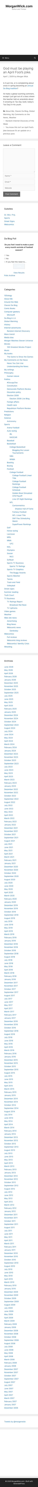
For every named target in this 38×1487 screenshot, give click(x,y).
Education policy (14, 392)
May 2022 (8, 812)
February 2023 (10, 783)
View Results (19, 273)
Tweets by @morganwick (15, 1422)
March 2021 (9, 857)
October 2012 (10, 1182)
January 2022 (10, 825)
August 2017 (9, 995)
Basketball (11, 444)
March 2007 (9, 1398)
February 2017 (10, 1015)
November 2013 (11, 1140)
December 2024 (11, 715)
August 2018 (9, 957)
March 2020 (9, 896)
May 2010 (8, 1276)
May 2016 (8, 1044)
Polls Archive (9, 275)
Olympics (11, 550)
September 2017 (11, 992)
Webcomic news (14, 627)
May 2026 (8, 670)
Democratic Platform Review (19, 389)
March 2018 (9, 973)
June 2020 (8, 886)
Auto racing (12, 431)
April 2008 (8, 1356)
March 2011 (9, 1243)
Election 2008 (13, 395)
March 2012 (9, 1205)
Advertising (12, 621)
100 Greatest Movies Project (19, 347)
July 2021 (8, 844)
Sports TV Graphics (15, 569)
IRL (11, 434)
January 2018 (10, 979)
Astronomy (11, 421)
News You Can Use (15, 363)
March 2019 (9, 934)
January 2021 (10, 863)
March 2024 (9, 744)
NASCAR (13, 437)
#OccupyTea (12, 383)
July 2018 (8, 960)
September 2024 (11, 725)
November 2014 (11, 1102)
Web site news (10, 618)
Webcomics (9, 224)
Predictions (9, 411)
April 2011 (8, 1240)
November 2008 (11, 1334)
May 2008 (8, 1353)
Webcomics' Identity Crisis (18, 644)
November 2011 (11, 1218)
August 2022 (9, 802)
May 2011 (8, 1237)
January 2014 (10, 1134)
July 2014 (8, 1115)
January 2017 (10, 1018)
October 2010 (10, 1260)
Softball (10, 560)
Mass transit (9, 334)
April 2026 (8, 673)
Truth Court (9, 595)
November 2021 (11, 831)
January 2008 (10, 1366)
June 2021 (8, 847)
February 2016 (10, 1053)
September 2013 (11, 1147)
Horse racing (12, 531)
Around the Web (11, 302)
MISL (9, 537)
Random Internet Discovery (18, 331)
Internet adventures (12, 328)
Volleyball (11, 586)
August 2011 (9, 1227)
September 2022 (11, 799)
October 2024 (10, 722)
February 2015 (10, 1092)
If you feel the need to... (16, 262)
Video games (9, 611)
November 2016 (11, 1024)
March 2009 (9, 1321)
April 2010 (8, 1279)
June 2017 (8, 1002)
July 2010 (8, 1269)
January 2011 (9, 1250)
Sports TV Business (15, 563)
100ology (8, 295)
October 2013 (10, 1144)
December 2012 (11, 1176)
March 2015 (9, 1089)
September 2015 (11, 1070)
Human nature (13, 376)
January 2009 (10, 1327)
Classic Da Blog (21, 111)
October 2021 (10, 834)
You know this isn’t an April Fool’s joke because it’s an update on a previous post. (18, 130)
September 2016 (11, 1031)
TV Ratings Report (14, 602)
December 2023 (11, 754)
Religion (7, 415)
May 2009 (8, 1314)
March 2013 (9, 1166)
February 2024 (10, 747)
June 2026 (8, 667)
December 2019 (11, 905)
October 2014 (10, 1105)
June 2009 (8, 1311)
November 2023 (11, 757)
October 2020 (10, 873)
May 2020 (8, 889)
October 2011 (10, 1221)
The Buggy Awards (18, 573)
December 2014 (11, 1099)
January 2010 (10, 1289)
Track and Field (13, 582)
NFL (11, 502)
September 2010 (11, 1263)
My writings (9, 370)
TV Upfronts (12, 608)
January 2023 (10, 786)
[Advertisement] (19, 35)
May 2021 (8, 850)
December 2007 (11, 1369)
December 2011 (10, 1215)
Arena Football (13, 428)
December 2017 (11, 983)
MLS (11, 556)
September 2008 (11, 1340)
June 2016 (8, 1041)
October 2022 (10, 796)
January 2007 (10, 1405)
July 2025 (8, 696)
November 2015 (11, 1063)
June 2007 (8, 1389)
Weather (12, 118)
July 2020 (8, 883)
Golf (8, 528)
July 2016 (8, 1037)
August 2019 (9, 918)
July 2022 (8, 805)
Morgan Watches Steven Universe (18, 341)
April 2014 (8, 1124)
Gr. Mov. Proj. (10, 215)
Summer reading (11, 592)
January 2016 (10, 1057)
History (7, 325)
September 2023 (11, 764)
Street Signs (9, 221)
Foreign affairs (13, 402)
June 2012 (8, 1195)
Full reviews (12, 637)
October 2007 (10, 1376)
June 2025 (8, 699)
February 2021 (10, 860)
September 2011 (11, 1224)
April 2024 (8, 741)
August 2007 (9, 1382)
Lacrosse (11, 534)
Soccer (10, 553)
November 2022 (11, 792)
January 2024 (10, 751)
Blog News (11, 624)
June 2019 (8, 925)
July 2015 (8, 1076)
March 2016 (9, 1050)
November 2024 (11, 718)
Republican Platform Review (19, 408)
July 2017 (8, 999)
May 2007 (8, 1392)
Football (10, 469)
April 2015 (8, 1086)
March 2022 (9, 818)
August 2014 (9, 1111)
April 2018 (8, 970)
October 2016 (10, 1028)
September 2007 (11, 1379)
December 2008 (11, 1331)
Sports (7, 218)
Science (7, 418)
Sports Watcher (13, 576)
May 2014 (8, 1121)
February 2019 (10, 937)
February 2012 (10, 1208)
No (7, 259)
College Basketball (17, 447)
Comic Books (9, 308)
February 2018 (10, 976)
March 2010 (9, 1282)
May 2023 (8, 773)
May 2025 (8, 702)
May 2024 (8, 738)
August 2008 (9, 1343)
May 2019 (8, 928)
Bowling (10, 462)
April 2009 (8, 1318)
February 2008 (10, 1363)
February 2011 (10, 1247)
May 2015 (8, 1082)
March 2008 (9, 1359)
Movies (7, 344)
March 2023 (9, 780)
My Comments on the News (16, 360)
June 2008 (8, 1350)
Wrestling (8, 647)
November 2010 (11, 1256)
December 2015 (11, 1060)
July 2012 (8, 1192)
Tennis (10, 579)
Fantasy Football (19, 512)
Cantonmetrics (18, 505)
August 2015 (9, 1073)
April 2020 (8, 892)
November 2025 (11, 686)
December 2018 (11, 944)
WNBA (12, 459)
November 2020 (11, 870)
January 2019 (10, 941)
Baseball (10, 441)
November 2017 (11, 986)
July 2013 (8, 1153)
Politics (7, 379)
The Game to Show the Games (20, 357)
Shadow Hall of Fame (24, 509)
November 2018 (11, 947)
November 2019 (11, 908)
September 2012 (11, 1185)
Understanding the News (17, 366)
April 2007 (8, 1395)
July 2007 (8, 1385)
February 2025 (10, 709)
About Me (10, 111)
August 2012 (9, 1189)
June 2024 (8, 734)
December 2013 (11, 1137)
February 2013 (10, 1169)
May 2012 (8, 1198)
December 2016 (11, 1021)
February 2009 (10, 1324)
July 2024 (8, 731)
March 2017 (9, 1012)
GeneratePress (19, 1484)
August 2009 (9, 1305)
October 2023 (10, 760)
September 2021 (11, 838)
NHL (9, 547)
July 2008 (8, 1347)
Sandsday (14, 631)
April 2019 (8, 931)
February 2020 (10, 899)
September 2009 (11, 1301)
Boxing (10, 466)
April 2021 (8, 854)
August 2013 (9, 1150)
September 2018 (11, 954)
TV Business (9, 598)
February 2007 (10, 1401)
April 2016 (8, 1047)
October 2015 (10, 1066)
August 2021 (9, 841)
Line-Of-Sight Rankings (22, 499)
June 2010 (8, 1273)
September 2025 (11, 693)
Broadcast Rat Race (18, 605)
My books (8, 353)
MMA (9, 540)
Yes (7, 255)
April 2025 (8, 706)
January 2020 (10, 902)
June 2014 (8, 1118)
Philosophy (8, 373)
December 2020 (11, 867)
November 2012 (11, 1179)
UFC (11, 544)
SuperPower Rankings (21, 524)
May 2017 (8, 1005)
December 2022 (11, 789)
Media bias (9, 337)
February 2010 (10, 1285)
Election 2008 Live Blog (19, 399)
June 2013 (8, 1157)
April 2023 (8, 776)
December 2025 (11, 683)
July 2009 (8, 1308)
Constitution (12, 386)
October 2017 (10, 989)
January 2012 (10, 1211)
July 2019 (8, 921)
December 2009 (11, 1292)
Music (6, 350)
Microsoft (11, 315)
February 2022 (10, 822)
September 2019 (11, 915)
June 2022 (8, 809)
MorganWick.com (19, 6)
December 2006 (11, 1408)
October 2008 (10, 1337)
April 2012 (8, 1202)
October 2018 (10, 950)
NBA (11, 456)
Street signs (9, 589)
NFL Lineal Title (19, 515)
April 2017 (8, 1008)
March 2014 (9, 1127)
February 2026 (10, 676)
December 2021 (11, 828)
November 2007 (11, 1372)
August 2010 (9, 1266)
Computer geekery (12, 312)
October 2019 (10, 912)
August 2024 (9, 728)
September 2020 (11, 876)
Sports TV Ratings (17, 566)
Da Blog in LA (10, 318)
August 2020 (9, 879)
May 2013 (8, 1160)
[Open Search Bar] (35, 58)
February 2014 (10, 1131)
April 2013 (8, 1163)
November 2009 (11, 1295)
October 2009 (10, 1298)
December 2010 (11, 1253)
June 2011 (8, 1234)
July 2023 (8, 767)
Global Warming (11, 321)
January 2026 (10, 680)
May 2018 (8, 966)
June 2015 (8, 1079)
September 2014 (11, 1108)
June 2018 (8, 963)
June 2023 (8, 770)
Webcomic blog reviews (17, 640)
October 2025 (10, 689)
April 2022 (8, 815)
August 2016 (9, 1034)
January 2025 (10, 712)
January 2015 (10, 1095)
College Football (16, 472)
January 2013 (10, 1173)
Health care (12, 405)
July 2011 (8, 1231)
